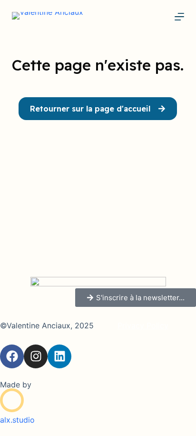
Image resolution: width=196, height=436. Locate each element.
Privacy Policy (143, 325)
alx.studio (17, 420)
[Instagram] (36, 356)
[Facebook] (12, 356)
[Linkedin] (59, 356)
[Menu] (179, 16)
